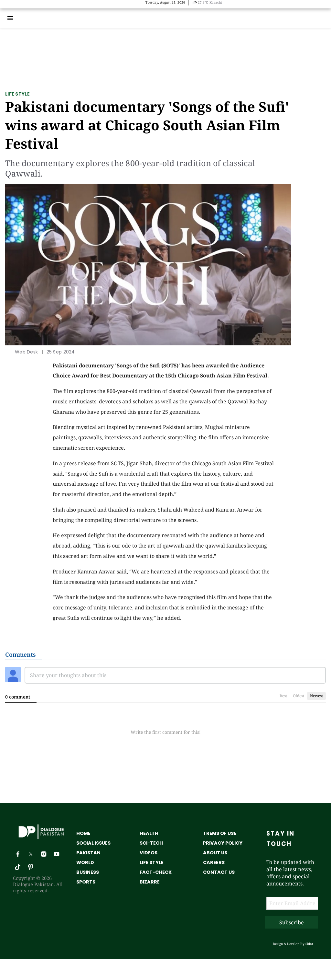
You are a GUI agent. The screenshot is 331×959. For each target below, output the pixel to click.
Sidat (309, 944)
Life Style (17, 94)
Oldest (298, 696)
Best (283, 696)
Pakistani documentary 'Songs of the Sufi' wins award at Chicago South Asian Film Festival (147, 125)
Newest (316, 696)
